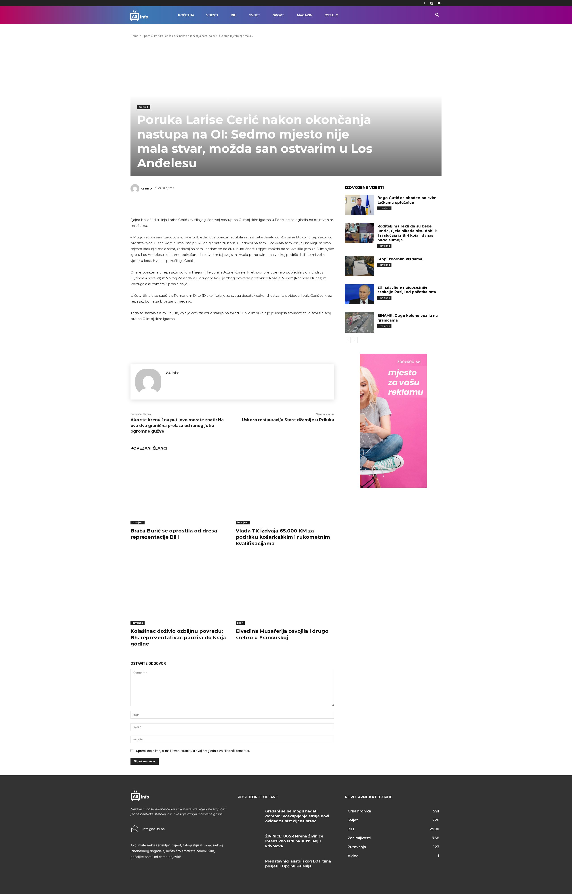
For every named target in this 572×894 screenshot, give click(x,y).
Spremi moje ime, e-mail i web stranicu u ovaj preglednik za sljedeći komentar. (193, 751)
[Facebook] (424, 3)
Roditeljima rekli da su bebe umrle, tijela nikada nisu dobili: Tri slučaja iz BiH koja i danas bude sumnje (407, 233)
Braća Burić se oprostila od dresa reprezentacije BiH (173, 534)
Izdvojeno (137, 522)
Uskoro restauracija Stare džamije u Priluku (288, 419)
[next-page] (355, 340)
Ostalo (331, 15)
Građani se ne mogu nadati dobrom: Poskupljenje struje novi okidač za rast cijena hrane (297, 816)
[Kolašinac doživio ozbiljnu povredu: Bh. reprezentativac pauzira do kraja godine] (179, 590)
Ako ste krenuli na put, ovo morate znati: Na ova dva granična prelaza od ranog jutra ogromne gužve (177, 425)
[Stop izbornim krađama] (359, 266)
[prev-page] (348, 340)
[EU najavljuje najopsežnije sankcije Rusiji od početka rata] (359, 294)
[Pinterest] (225, 204)
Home (134, 36)
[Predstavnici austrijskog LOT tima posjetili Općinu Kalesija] (250, 866)
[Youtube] (439, 3)
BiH (233, 15)
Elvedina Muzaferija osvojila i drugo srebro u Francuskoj (282, 634)
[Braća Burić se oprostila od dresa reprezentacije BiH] (179, 489)
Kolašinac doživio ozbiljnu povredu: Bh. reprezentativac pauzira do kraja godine (178, 637)
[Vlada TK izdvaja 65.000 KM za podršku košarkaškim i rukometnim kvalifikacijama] (285, 489)
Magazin (304, 15)
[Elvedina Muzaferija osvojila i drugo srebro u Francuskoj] (285, 590)
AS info (146, 188)
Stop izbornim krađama (399, 259)
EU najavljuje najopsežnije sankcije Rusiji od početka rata (406, 289)
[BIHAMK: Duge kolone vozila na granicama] (359, 322)
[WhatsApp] (239, 204)
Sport (278, 15)
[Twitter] (212, 204)
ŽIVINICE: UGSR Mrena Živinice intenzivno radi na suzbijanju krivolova (294, 841)
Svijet (254, 15)
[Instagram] (431, 3)
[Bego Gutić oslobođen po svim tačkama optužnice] (359, 205)
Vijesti (212, 15)
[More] (266, 204)
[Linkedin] (252, 204)
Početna (186, 15)
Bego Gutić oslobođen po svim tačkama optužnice (407, 200)
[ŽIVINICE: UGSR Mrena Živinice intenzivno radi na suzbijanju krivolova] (250, 841)
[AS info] (135, 188)
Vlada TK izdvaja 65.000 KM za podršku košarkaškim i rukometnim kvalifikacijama (283, 537)
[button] (437, 15)
